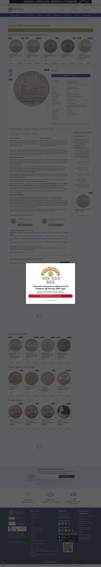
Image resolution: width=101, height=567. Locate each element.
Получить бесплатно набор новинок (50, 296)
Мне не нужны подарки (50, 300)
